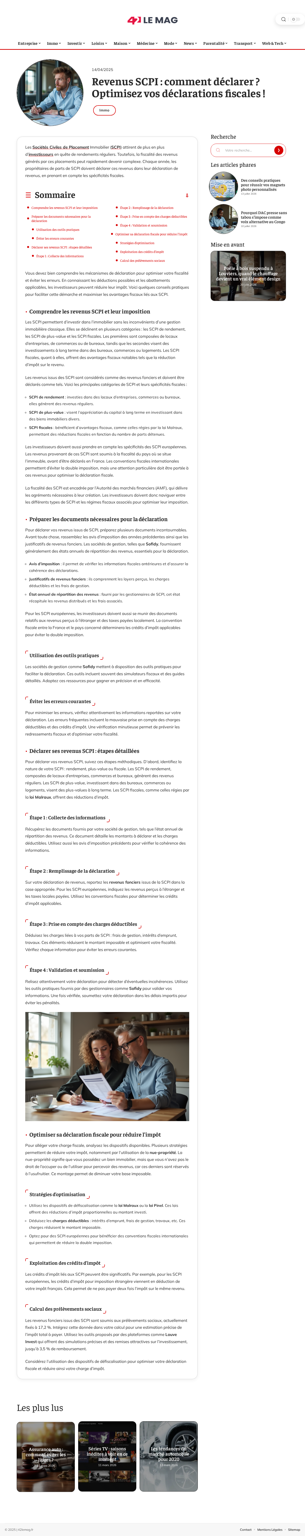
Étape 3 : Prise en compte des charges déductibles (153, 216)
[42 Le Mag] (152, 19)
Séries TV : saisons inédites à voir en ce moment (107, 1452)
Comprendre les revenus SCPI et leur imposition (64, 207)
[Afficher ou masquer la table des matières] (132, 195)
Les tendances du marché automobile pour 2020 (168, 1452)
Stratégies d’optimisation (137, 243)
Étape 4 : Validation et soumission (143, 225)
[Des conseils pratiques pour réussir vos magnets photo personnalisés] (223, 186)
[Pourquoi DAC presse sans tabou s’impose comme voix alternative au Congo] (223, 218)
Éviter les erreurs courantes (55, 238)
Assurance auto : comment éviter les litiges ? (46, 1452)
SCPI (116, 147)
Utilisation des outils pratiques (57, 229)
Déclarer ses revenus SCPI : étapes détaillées (61, 247)
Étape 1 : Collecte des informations (60, 256)
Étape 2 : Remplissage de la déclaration (146, 207)
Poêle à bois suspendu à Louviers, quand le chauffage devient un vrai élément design (248, 272)
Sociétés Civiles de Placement (60, 147)
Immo (104, 110)
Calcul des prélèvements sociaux (142, 260)
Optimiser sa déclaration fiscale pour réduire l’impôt (151, 234)
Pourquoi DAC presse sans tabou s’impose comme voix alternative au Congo (264, 217)
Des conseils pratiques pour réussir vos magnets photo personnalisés (263, 184)
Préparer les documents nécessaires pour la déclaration (61, 218)
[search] (283, 19)
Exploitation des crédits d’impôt (142, 251)
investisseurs (41, 154)
